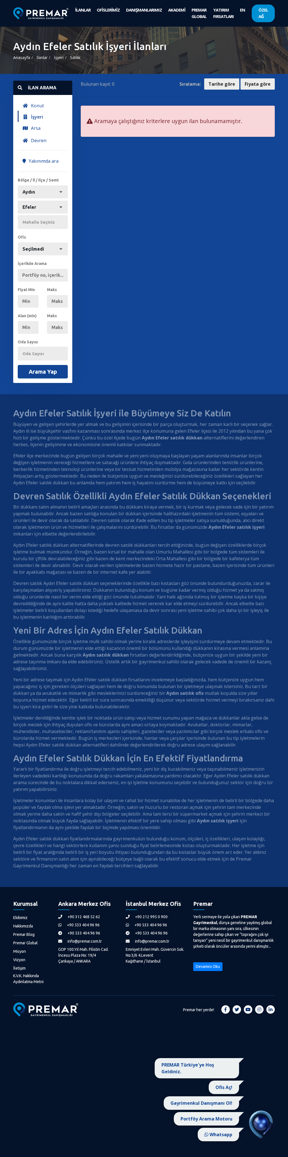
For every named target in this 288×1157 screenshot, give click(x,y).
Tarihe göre (221, 84)
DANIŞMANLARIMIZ (144, 10)
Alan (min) (27, 316)
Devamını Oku (208, 966)
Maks (52, 289)
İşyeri (59, 57)
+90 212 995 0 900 (151, 917)
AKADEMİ (176, 10)
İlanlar (42, 57)
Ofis (22, 237)
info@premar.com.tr (84, 941)
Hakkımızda (23, 926)
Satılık (75, 57)
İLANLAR (83, 10)
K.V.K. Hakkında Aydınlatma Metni (28, 979)
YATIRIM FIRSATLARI (223, 13)
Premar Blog (24, 934)
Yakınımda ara (43, 161)
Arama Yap (43, 371)
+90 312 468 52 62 (83, 917)
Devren (38, 140)
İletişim (19, 968)
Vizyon (19, 960)
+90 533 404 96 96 (83, 925)
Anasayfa (21, 57)
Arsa (35, 128)
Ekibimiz (20, 917)
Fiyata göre (258, 84)
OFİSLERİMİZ (108, 10)
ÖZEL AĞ (263, 13)
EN (242, 10)
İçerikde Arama (32, 263)
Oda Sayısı (28, 342)
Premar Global (25, 943)
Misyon (19, 951)
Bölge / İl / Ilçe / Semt (38, 180)
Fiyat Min (26, 289)
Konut (37, 106)
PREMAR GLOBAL (199, 13)
